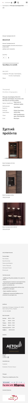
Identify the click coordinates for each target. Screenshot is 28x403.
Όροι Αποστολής (6, 260)
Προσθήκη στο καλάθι (10, 65)
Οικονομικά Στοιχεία (7, 267)
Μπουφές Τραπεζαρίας (15, 73)
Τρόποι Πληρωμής (7, 265)
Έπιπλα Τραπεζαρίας (14, 75)
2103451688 (7, 2)
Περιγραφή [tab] (6, 89)
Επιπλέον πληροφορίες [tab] (10, 92)
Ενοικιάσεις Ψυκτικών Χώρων (9, 366)
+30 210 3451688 (7, 311)
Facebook (5, 364)
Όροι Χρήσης (6, 258)
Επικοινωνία (5, 270)
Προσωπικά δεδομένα (8, 263)
